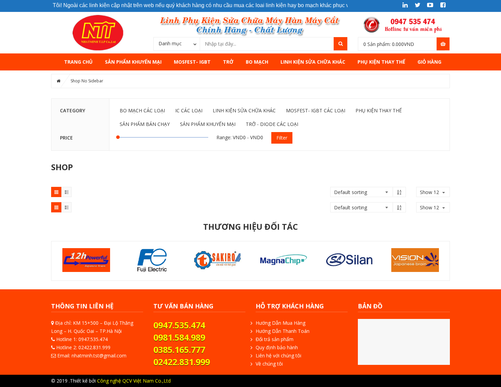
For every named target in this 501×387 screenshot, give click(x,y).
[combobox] (177, 43)
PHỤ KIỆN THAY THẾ (381, 62)
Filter (281, 137)
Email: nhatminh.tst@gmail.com (91, 355)
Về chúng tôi (269, 363)
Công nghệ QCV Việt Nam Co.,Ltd (134, 380)
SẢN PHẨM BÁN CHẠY (145, 124)
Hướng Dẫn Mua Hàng (280, 323)
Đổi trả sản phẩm (274, 339)
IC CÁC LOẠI (188, 110)
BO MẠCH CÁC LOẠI (142, 110)
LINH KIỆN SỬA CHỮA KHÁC (312, 62)
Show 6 (428, 213)
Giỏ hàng (429, 62)
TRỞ (228, 62)
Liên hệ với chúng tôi (278, 355)
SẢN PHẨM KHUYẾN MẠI (133, 62)
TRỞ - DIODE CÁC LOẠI (272, 124)
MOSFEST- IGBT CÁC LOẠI (315, 110)
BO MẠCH (257, 62)
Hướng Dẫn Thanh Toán (282, 331)
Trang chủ (78, 62)
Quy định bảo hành (277, 347)
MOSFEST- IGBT (192, 62)
